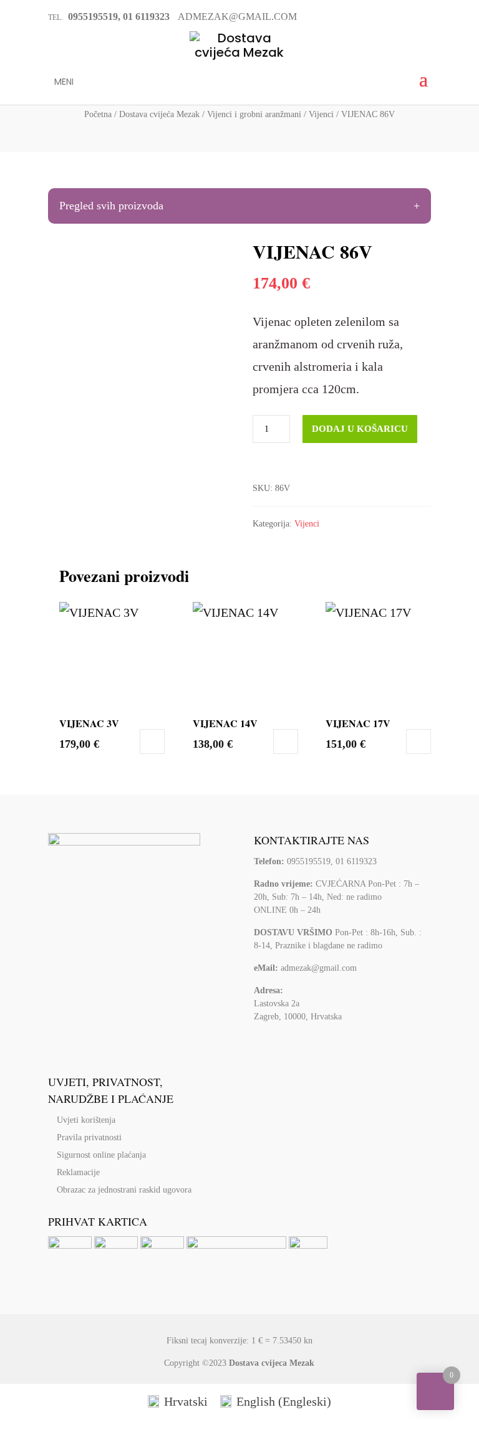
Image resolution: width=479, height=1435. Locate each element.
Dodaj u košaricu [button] (152, 741)
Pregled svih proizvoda (111, 205)
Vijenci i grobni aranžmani (254, 114)
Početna (98, 114)
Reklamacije (78, 1172)
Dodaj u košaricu (360, 429)
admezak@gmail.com (319, 968)
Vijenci (321, 114)
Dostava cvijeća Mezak (159, 114)
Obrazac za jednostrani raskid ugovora (124, 1189)
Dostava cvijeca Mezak (271, 1363)
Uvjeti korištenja (86, 1120)
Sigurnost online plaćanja (101, 1155)
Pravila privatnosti (89, 1137)
